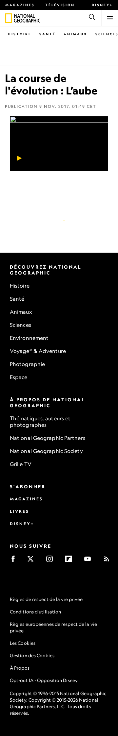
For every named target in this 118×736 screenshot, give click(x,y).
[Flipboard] (70, 561)
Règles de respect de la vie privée (46, 599)
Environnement (29, 338)
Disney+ (102, 5)
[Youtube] (89, 561)
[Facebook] (15, 561)
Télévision (60, 5)
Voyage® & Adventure (38, 351)
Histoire (19, 34)
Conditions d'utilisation (35, 611)
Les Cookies (22, 643)
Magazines (20, 5)
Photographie (27, 364)
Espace (19, 377)
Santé (47, 34)
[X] (32, 561)
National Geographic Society (46, 451)
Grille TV (20, 464)
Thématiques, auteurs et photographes (40, 421)
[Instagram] (51, 561)
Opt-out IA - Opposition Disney (44, 680)
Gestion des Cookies (32, 655)
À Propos (20, 668)
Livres (19, 511)
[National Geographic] (8, 18)
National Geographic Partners (47, 438)
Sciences (20, 325)
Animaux (76, 34)
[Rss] (108, 561)
